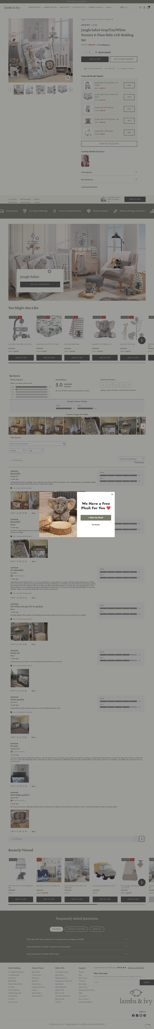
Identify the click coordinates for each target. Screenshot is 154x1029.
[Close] (112, 494)
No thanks (96, 524)
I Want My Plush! (96, 517)
